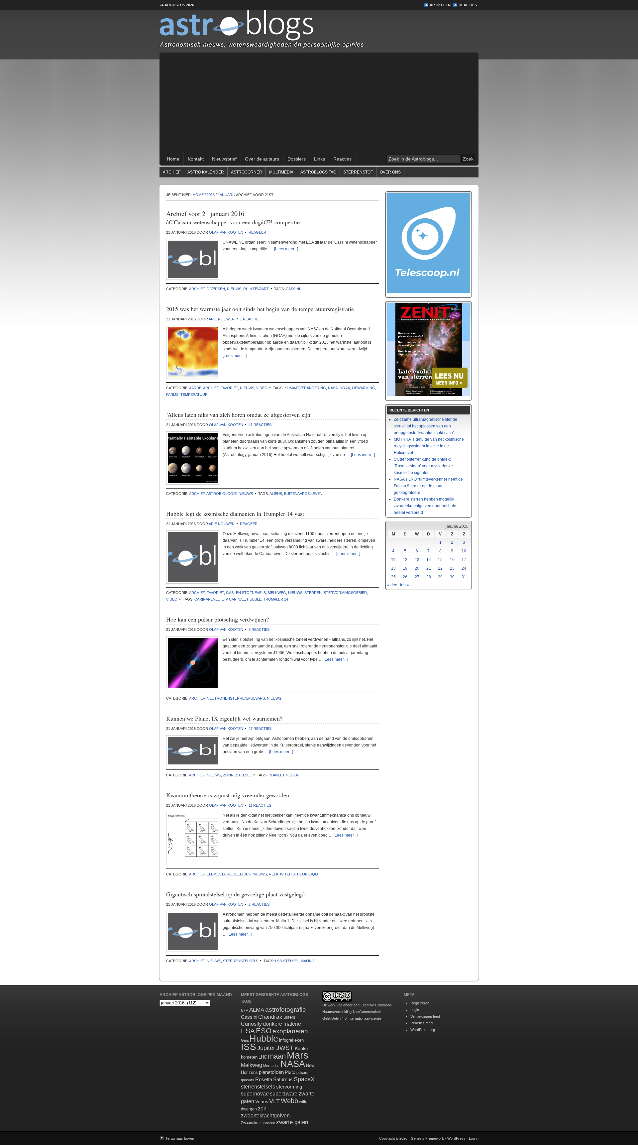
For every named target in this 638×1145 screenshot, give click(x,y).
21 (428, 568)
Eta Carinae (233, 599)
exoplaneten (290, 1031)
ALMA (256, 1010)
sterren (313, 593)
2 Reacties (259, 904)
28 (428, 577)
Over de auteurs (262, 159)
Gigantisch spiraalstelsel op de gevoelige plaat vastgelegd (235, 894)
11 (393, 559)
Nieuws (234, 289)
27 (417, 577)
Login (414, 1010)
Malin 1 (308, 961)
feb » (404, 585)
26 (405, 577)
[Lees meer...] (286, 249)
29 (440, 577)
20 (417, 568)
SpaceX (304, 1079)
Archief (171, 172)
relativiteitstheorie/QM (293, 874)
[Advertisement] (319, 102)
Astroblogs (319, 31)
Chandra (268, 1017)
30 (452, 577)
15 (440, 559)
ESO (263, 1031)
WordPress (456, 1138)
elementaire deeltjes (229, 874)
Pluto (290, 1072)
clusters (287, 1017)
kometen (249, 1057)
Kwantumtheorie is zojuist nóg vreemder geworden (227, 795)
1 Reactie (249, 319)
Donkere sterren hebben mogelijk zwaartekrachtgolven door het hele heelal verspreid (425, 506)
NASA (333, 388)
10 (464, 551)
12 (405, 559)
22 (440, 568)
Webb (289, 1100)
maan (277, 1056)
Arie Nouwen (222, 319)
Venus (261, 1101)
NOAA (345, 388)
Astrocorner (246, 172)
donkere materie (282, 1024)
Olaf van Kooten (226, 232)
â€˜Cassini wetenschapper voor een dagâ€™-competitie (233, 222)
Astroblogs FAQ (318, 172)
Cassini (293, 289)
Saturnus (283, 1079)
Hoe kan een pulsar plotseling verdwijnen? (217, 619)
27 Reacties (260, 729)
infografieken (291, 1040)
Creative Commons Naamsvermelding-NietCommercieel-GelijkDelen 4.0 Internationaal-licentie (357, 1011)
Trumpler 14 (275, 599)
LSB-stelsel (287, 961)
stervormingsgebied (345, 593)
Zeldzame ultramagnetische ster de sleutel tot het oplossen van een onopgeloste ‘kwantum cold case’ (425, 426)
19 (405, 568)
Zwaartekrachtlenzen (258, 1123)
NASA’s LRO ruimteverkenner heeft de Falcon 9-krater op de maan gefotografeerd (428, 486)
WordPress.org (422, 1030)
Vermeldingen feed (425, 1016)
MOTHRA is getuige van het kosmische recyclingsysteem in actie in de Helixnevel (429, 446)
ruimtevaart (256, 289)
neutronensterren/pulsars (236, 698)
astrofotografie (285, 1009)
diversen (216, 289)
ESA (248, 1031)
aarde (195, 388)
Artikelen (440, 5)
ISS (248, 1047)
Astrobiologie (221, 494)
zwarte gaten (292, 1122)
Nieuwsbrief (224, 159)
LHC (263, 1057)
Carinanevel (207, 599)
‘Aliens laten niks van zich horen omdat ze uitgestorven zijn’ (239, 414)
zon (262, 1108)
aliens (275, 494)
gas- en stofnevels (246, 593)
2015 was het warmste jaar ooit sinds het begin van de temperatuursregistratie (260, 309)
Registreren (419, 1003)
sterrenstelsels (240, 961)
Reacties (468, 5)
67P (244, 1010)
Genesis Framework (427, 1138)
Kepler (301, 1048)
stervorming (289, 1086)
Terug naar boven (179, 1138)
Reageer (257, 232)
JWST (285, 1047)
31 (464, 577)
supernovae (255, 1093)
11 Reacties (260, 805)
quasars (247, 1080)
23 (452, 568)
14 (428, 559)
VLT (274, 1101)
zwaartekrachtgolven (265, 1115)
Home (173, 159)
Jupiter (266, 1048)
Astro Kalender (205, 172)
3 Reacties (259, 629)
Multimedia (281, 172)
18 (393, 568)
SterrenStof (358, 172)
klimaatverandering (305, 388)
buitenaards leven (303, 494)
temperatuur (194, 395)
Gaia (245, 1040)
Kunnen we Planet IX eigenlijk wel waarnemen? (224, 718)
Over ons (390, 172)
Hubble (254, 599)
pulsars (302, 1073)
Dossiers (296, 159)
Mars (297, 1055)
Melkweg (277, 593)
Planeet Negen (283, 775)
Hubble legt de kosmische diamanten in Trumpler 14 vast (235, 513)
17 (464, 559)
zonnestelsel (237, 775)
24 (464, 568)
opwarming (363, 388)
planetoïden (271, 1072)
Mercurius (271, 1066)
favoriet (229, 388)
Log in (473, 1138)
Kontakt (196, 159)
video (261, 388)
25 (393, 577)
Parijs (172, 395)
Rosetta (263, 1079)
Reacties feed (421, 1023)
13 (417, 559)
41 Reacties (260, 425)
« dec (392, 585)
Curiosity (251, 1024)
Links (319, 159)
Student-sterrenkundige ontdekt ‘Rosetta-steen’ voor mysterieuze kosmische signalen (423, 466)
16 (452, 559)
